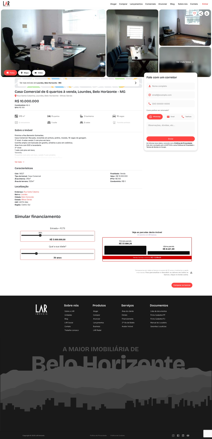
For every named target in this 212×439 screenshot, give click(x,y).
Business (96, 326)
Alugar (113, 4)
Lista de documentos (158, 311)
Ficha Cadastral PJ (157, 319)
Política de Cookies (118, 435)
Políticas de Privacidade (185, 145)
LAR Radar (97, 330)
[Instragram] (173, 435)
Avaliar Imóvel (127, 326)
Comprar (123, 4)
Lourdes (24, 194)
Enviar (170, 139)
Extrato (124, 315)
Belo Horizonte (28, 197)
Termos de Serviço (152, 147)
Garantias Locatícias (158, 326)
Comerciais (150, 4)
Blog (172, 4)
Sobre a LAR (69, 311)
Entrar (205, 4)
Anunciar (162, 4)
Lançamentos (136, 4)
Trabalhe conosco (72, 330)
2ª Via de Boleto (128, 323)
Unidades (68, 315)
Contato (194, 4)
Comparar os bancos (181, 285)
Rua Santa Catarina (31, 192)
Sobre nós (183, 4)
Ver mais (18, 162)
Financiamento (127, 319)
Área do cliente (128, 311)
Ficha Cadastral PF (157, 315)
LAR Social (69, 323)
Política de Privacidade (98, 435)
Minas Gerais (27, 200)
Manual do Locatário (158, 323)
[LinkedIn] (183, 435)
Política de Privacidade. (183, 143)
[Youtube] (187, 435)
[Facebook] (178, 435)
